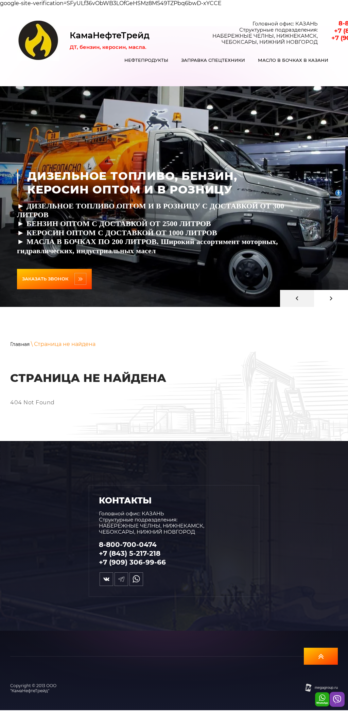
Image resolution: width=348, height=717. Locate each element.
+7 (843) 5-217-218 (129, 553)
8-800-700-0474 (128, 544)
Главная (20, 344)
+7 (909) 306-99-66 (132, 562)
